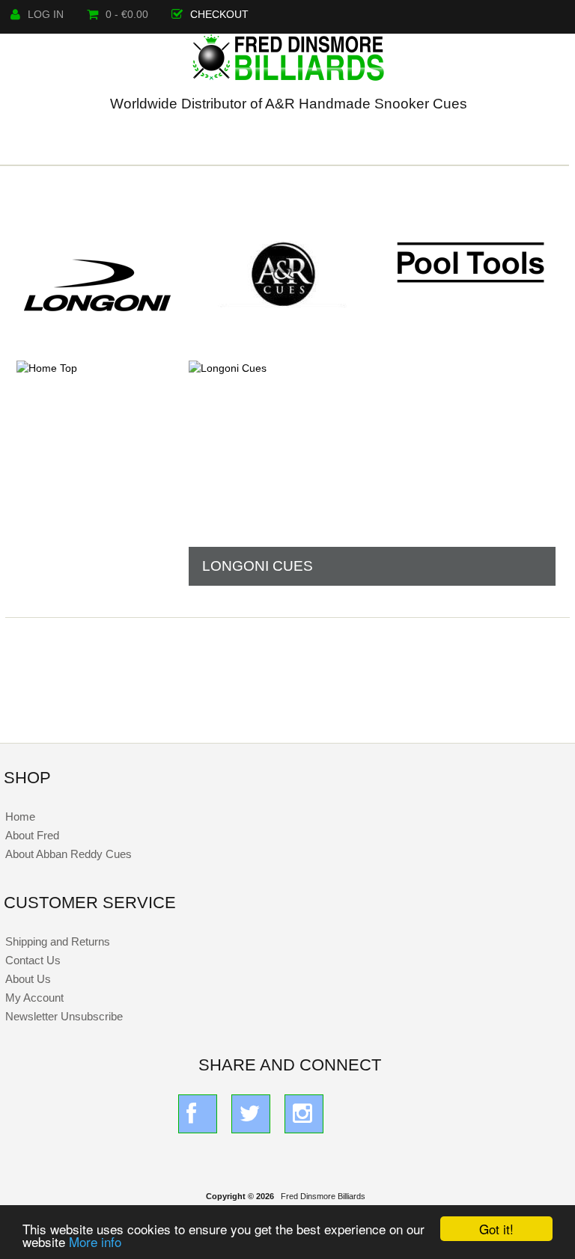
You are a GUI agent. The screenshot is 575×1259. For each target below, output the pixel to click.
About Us (28, 978)
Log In (46, 14)
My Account (34, 997)
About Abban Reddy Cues (68, 854)
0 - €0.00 (127, 14)
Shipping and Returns (57, 941)
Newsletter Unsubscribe (64, 1016)
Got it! (496, 1228)
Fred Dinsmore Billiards (323, 1196)
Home (20, 816)
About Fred (32, 835)
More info (95, 1241)
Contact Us (33, 960)
